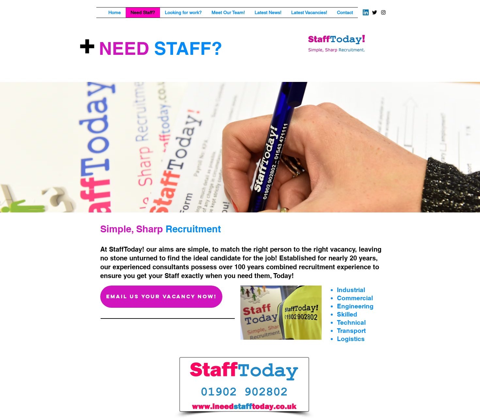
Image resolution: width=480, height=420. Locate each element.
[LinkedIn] (366, 12)
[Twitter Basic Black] (374, 12)
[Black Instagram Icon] (383, 12)
